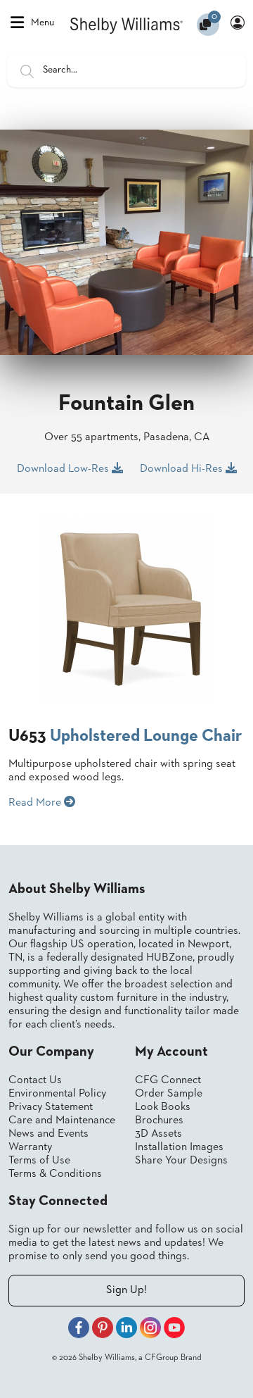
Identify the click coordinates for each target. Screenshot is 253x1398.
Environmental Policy (57, 1093)
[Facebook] (78, 1329)
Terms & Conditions (55, 1174)
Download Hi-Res (183, 469)
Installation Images (179, 1147)
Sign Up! (126, 1290)
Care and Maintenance (61, 1120)
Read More (36, 803)
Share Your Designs (181, 1160)
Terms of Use (39, 1160)
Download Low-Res (64, 469)
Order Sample (168, 1093)
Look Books (162, 1107)
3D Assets (158, 1134)
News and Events (48, 1134)
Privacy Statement (50, 1107)
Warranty (30, 1147)
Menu (42, 22)
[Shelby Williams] (126, 24)
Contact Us (35, 1080)
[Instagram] (150, 1329)
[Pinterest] (102, 1329)
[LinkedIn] (126, 1329)
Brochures (159, 1120)
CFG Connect (168, 1080)
